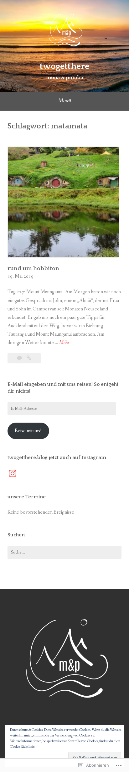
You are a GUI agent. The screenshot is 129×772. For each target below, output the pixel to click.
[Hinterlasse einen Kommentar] (20, 358)
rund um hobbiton (33, 269)
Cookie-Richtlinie (22, 746)
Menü (64, 100)
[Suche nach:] (64, 552)
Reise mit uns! (28, 431)
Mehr (64, 343)
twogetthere (64, 66)
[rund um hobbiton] (29, 358)
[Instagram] (13, 473)
